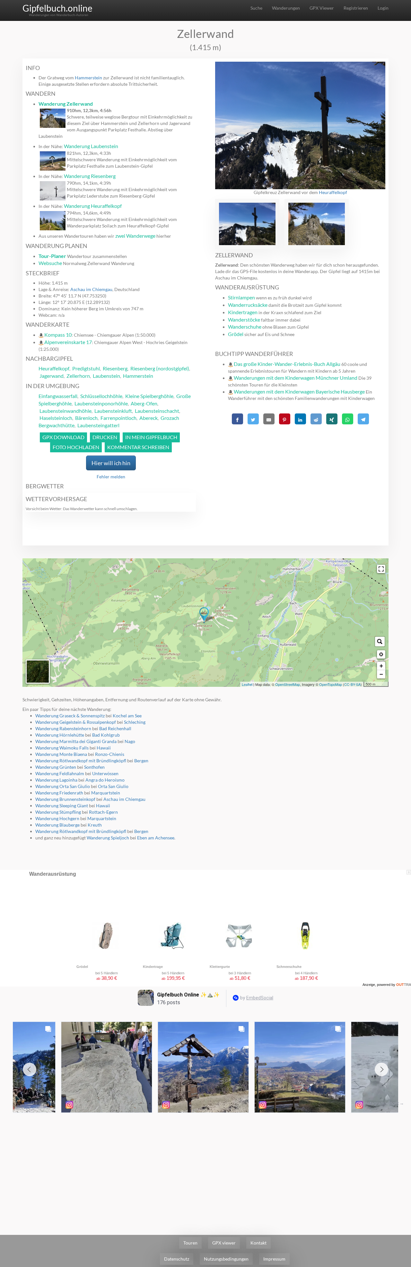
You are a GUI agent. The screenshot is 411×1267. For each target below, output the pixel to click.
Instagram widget (381, 1103)
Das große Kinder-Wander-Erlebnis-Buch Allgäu (287, 364)
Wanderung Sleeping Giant (61, 805)
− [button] (381, 674)
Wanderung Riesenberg (90, 176)
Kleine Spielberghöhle (149, 396)
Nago (130, 741)
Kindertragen (243, 312)
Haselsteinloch (55, 418)
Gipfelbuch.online (57, 8)
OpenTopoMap (330, 684)
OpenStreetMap (287, 684)
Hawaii (104, 747)
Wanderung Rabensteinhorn (63, 728)
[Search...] (380, 641)
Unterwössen (105, 773)
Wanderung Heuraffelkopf (93, 206)
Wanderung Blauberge (57, 825)
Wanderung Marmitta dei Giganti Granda (76, 741)
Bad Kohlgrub (106, 735)
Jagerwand (51, 376)
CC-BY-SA (352, 684)
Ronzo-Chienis (109, 754)
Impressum (274, 1259)
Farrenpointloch (118, 418)
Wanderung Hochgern (57, 818)
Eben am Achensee (155, 837)
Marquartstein (105, 792)
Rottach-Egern (103, 812)
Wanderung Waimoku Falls (62, 747)
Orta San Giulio (113, 786)
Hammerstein (88, 77)
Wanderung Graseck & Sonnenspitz (70, 715)
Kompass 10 (58, 335)
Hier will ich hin (111, 462)
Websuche (50, 263)
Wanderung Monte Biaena (61, 754)
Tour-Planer (52, 256)
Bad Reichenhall (115, 728)
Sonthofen (94, 767)
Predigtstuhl (86, 368)
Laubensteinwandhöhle (65, 411)
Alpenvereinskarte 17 (68, 342)
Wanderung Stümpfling (58, 812)
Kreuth (95, 825)
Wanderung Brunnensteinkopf (65, 799)
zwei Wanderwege (135, 236)
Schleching (134, 722)
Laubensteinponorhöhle (101, 403)
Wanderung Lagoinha (56, 780)
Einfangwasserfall (58, 396)
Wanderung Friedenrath (59, 792)
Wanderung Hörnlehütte (59, 735)
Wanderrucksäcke (247, 305)
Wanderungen (286, 8)
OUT (403, 985)
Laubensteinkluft (113, 411)
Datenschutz (176, 1259)
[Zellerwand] (204, 615)
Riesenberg (115, 368)
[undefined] (381, 569)
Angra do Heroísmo (105, 780)
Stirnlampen (241, 297)
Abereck (148, 418)
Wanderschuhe (244, 326)
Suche (256, 8)
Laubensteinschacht (157, 411)
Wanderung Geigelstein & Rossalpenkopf (75, 722)
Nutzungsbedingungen (226, 1259)
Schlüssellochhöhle (101, 396)
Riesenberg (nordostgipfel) (159, 368)
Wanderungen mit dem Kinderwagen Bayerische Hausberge (299, 391)
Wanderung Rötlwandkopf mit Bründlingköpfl (80, 760)
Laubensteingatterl (98, 425)
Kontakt (258, 1242)
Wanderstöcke (244, 319)
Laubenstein (106, 376)
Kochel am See (127, 715)
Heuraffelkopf (54, 368)
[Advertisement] (300, 472)
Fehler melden (111, 476)
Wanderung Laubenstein (91, 146)
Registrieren (356, 8)
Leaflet (247, 684)
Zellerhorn (78, 376)
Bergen (141, 760)
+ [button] (381, 665)
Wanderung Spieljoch (108, 837)
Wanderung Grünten (55, 767)
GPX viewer (224, 1242)
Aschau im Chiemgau (91, 289)
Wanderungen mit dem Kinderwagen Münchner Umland (295, 378)
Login (383, 8)
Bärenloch (86, 418)
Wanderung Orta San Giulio (62, 786)
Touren (190, 1242)
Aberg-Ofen (144, 403)
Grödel (235, 334)
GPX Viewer (322, 8)
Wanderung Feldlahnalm (59, 773)
